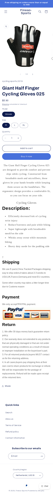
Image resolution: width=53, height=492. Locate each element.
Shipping (5, 104)
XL (24, 125)
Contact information (15, 438)
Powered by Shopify (36, 490)
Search (8, 413)
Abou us (9, 419)
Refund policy (12, 432)
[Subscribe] (41, 456)
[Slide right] (33, 74)
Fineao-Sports (21, 490)
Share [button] (8, 386)
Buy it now (26, 156)
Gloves (8, 114)
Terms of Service (13, 425)
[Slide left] (20, 74)
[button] (6, 12)
